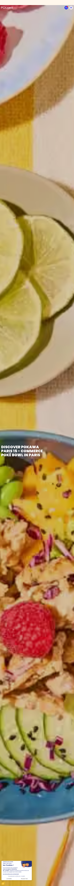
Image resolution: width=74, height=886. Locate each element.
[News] (66, 7)
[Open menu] (71, 7)
